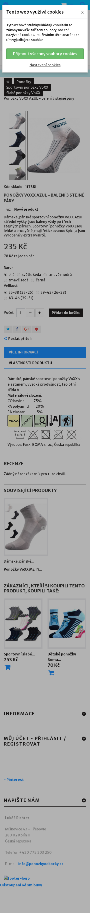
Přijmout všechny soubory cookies (45, 53)
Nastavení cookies (45, 65)
